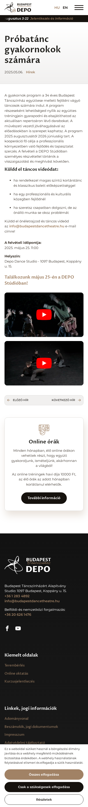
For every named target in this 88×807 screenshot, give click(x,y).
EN (65, 7)
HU (57, 7)
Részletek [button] (44, 800)
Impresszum (14, 734)
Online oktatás (16, 673)
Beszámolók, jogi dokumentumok (31, 726)
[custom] (7, 628)
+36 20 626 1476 (18, 614)
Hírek (30, 72)
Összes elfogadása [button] (44, 774)
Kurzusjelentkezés (20, 681)
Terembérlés (15, 665)
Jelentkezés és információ (46, 18)
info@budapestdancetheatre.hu (32, 601)
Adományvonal (16, 718)
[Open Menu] (78, 7)
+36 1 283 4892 (17, 596)
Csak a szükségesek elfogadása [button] (44, 787)
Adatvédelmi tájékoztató (25, 742)
